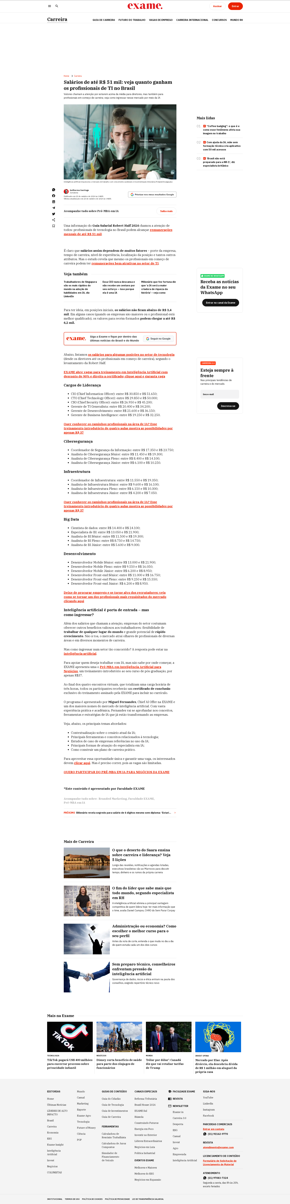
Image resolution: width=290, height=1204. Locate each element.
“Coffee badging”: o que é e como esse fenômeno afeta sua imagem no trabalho (221, 130)
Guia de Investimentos (115, 1110)
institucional (54, 1199)
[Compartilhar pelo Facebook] (53, 196)
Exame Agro (84, 1115)
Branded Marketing (113, 798)
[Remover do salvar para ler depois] (53, 226)
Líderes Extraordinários (148, 1141)
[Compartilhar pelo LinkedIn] (53, 202)
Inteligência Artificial (54, 1152)
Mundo (81, 1091)
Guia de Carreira (104, 19)
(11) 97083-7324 (218, 1177)
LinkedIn (208, 1103)
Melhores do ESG (144, 1173)
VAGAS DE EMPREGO (161, 19)
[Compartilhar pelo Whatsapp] (53, 190)
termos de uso (72, 1199)
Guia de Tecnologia (113, 1104)
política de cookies (92, 1199)
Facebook (208, 1115)
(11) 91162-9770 (218, 1133)
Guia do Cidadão (111, 1098)
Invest (50, 1160)
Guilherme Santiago (79, 190)
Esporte (81, 1109)
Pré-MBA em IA (74, 802)
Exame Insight (55, 1144)
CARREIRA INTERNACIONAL (192, 19)
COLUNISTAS (54, 1172)
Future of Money (86, 1127)
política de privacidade (117, 1199)
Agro (175, 1148)
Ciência (81, 1133)
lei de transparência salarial (148, 1199)
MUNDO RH (236, 19)
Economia (52, 1132)
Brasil (50, 1120)
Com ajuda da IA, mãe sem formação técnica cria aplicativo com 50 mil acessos (222, 146)
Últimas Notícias (56, 1104)
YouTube (208, 1097)
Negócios (52, 1166)
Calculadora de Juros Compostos (114, 1145)
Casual (81, 1097)
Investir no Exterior (146, 1134)
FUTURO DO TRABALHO (132, 19)
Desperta (178, 1124)
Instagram (209, 1109)
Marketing (83, 1103)
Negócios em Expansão (148, 1179)
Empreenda (179, 1154)
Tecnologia (83, 1121)
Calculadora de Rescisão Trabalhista (114, 1135)
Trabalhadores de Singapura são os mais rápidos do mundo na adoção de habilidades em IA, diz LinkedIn (80, 289)
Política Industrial (145, 1153)
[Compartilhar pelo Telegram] (53, 208)
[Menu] (49, 6)
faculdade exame (184, 1091)
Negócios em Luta (145, 1147)
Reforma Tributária (146, 1098)
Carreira (57, 19)
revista (178, 1098)
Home (66, 76)
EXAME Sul (141, 1110)
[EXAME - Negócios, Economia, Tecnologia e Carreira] (145, 6)
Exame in (178, 1112)
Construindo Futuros (146, 1122)
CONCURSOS (219, 19)
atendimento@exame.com (218, 1147)
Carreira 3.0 (179, 1118)
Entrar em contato (213, 1129)
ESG (49, 1138)
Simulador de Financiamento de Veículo (110, 1157)
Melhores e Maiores (146, 1167)
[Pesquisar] (56, 6)
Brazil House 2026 (145, 1104)
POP (79, 1139)
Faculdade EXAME (141, 798)
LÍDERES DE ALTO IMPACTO (57, 1112)
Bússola (139, 1116)
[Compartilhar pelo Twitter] (53, 214)
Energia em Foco (144, 1128)
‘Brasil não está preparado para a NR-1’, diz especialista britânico (219, 162)
